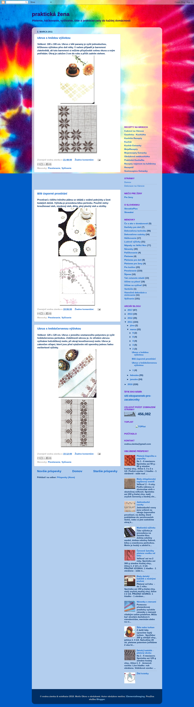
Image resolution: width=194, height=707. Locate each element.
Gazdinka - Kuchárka (135, 135)
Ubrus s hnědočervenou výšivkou (59, 328)
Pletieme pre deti (133, 260)
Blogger (101, 699)
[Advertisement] (77, 181)
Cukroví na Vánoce (134, 131)
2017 (130, 310)
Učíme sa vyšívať (133, 285)
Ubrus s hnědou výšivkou (53, 37)
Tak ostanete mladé (134, 278)
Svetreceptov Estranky (136, 171)
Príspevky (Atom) (66, 477)
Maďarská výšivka (146, 528)
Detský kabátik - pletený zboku (145, 651)
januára (134, 379)
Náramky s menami (146, 602)
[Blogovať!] (41, 164)
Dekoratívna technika (135, 231)
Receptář (129, 167)
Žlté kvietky (143, 673)
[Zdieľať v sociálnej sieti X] (44, 164)
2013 (130, 314)
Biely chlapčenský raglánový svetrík (146, 480)
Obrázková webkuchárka (137, 156)
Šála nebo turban (145, 627)
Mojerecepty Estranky (135, 153)
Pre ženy (128, 197)
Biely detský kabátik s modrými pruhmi (146, 578)
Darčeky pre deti (132, 227)
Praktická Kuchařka (134, 160)
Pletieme (128, 256)
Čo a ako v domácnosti (136, 223)
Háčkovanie (130, 238)
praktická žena (50, 14)
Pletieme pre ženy (133, 263)
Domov (77, 471)
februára (134, 375)
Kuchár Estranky (132, 145)
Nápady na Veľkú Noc (135, 245)
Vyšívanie (66, 168)
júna (132, 325)
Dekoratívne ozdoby (134, 234)
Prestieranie (54, 168)
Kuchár (128, 142)
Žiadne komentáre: (85, 160)
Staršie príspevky (105, 471)
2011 (130, 322)
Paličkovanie (130, 253)
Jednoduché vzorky (143, 503)
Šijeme (127, 274)
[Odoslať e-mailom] (38, 164)
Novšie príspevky (49, 471)
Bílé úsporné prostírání (52, 193)
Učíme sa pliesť (132, 282)
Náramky (128, 249)
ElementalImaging (135, 696)
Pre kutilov (129, 267)
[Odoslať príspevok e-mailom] (98, 160)
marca (133, 329)
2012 (130, 318)
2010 (130, 384)
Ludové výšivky (132, 242)
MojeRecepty (131, 149)
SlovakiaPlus (131, 209)
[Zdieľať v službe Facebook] (47, 164)
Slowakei (129, 212)
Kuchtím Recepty (133, 138)
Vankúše (128, 289)
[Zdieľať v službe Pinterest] (50, 164)
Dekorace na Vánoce (134, 186)
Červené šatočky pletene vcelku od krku (146, 553)
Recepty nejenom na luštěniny (140, 164)
